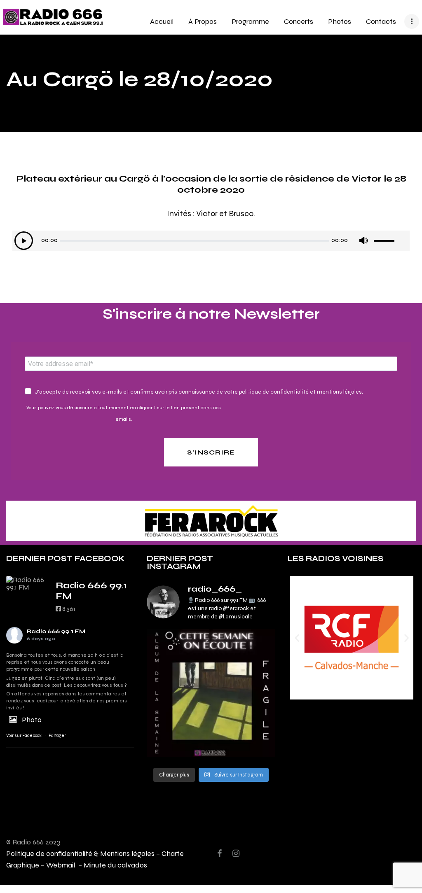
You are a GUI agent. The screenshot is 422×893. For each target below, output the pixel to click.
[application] (211, 241)
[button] (297, 638)
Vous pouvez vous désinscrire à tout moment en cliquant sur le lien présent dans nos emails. (123, 413)
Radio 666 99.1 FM (56, 631)
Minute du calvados (115, 864)
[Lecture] (23, 240)
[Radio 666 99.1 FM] (26, 583)
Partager (57, 735)
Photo (32, 719)
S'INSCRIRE (211, 452)
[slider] (391, 238)
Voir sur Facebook (24, 735)
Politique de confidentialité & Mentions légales (80, 853)
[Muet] (363, 240)
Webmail (61, 864)
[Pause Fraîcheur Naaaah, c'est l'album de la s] (211, 693)
